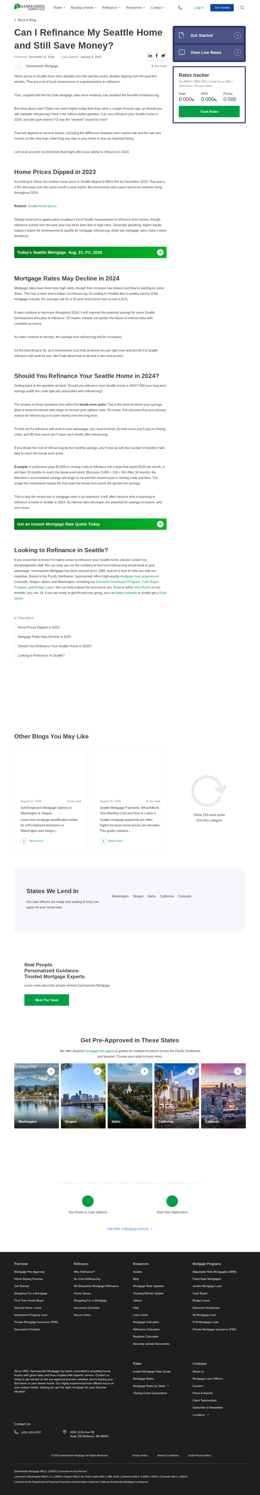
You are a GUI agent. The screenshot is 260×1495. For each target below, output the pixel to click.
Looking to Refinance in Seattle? (41, 655)
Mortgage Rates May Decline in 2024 (44, 637)
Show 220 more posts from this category (209, 817)
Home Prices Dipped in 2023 (38, 627)
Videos (137, 1300)
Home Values (82, 1293)
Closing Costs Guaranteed (150, 1393)
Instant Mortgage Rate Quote (152, 1371)
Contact (156, 7)
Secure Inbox (82, 1314)
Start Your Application (172, 1212)
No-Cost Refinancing (87, 1278)
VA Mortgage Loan (204, 1314)
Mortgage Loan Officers (208, 1378)
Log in (199, 7)
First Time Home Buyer (29, 1300)
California (167, 896)
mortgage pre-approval (101, 1051)
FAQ (136, 1307)
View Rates (142, 587)
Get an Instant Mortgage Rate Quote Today (58, 524)
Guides (137, 1271)
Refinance (109, 7)
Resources (134, 7)
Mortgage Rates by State (149, 1386)
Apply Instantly (126, 593)
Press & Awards (203, 1393)
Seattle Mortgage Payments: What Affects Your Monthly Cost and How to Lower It (129, 810)
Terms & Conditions (168, 1455)
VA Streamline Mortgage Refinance (96, 1286)
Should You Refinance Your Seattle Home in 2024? (55, 646)
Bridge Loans (201, 1300)
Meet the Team (46, 1000)
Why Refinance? (84, 1271)
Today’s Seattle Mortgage (59, 252)
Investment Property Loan (31, 1314)
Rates (58, 7)
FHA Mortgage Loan (206, 1322)
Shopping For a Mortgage (30, 1293)
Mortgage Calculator (146, 1322)
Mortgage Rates (143, 1378)
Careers (198, 1386)
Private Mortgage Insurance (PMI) (36, 1322)
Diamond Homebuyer (206, 1307)
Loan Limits (140, 1314)
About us (198, 1371)
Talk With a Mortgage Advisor (128, 1229)
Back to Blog (27, 20)
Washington (120, 896)
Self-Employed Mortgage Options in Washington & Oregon (46, 810)
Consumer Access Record (72, 1471)
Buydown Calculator (146, 1336)
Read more (32, 841)
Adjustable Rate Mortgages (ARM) (215, 1271)
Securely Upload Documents (151, 1343)
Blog (136, 1278)
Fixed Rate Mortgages (207, 1278)
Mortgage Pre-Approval (29, 1271)
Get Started (222, 7)
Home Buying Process (28, 1278)
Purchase (21, 1264)
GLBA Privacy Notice (199, 1455)
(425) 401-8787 (31, 1432)
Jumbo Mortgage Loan (207, 1286)
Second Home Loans (27, 1307)
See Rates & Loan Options (88, 1212)
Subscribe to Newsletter (208, 1407)
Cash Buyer (200, 1293)
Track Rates (209, 111)
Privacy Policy (140, 1455)
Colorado (184, 896)
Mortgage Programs (207, 1264)
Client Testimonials (205, 1400)
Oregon (138, 896)
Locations (199, 1414)
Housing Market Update (148, 1293)
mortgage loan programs (137, 576)
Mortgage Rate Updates (148, 1286)
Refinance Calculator (146, 1329)
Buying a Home (82, 7)
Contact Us (22, 1424)
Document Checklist (27, 1329)
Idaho (152, 896)
